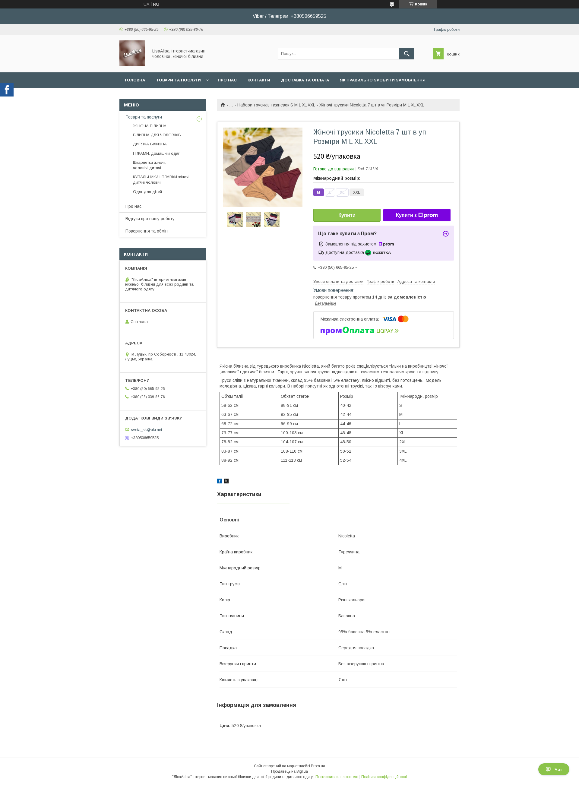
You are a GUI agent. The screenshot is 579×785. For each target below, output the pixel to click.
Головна (135, 80)
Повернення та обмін (146, 231)
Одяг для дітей (147, 191)
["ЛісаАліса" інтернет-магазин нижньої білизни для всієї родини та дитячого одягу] (132, 64)
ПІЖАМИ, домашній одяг (156, 153)
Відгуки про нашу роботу (150, 218)
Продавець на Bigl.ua (289, 771)
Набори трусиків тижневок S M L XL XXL (276, 105)
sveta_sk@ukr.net (146, 429)
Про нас (227, 80)
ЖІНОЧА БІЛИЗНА (149, 126)
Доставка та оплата (305, 80)
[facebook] (219, 482)
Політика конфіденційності (384, 777)
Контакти (259, 80)
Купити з (406, 215)
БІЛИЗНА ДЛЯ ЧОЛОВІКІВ (157, 135)
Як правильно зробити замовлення (383, 80)
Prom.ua (318, 766)
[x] (226, 482)
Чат (558, 769)
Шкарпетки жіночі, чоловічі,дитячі (149, 165)
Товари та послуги (178, 80)
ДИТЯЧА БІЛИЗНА (150, 144)
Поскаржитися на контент (337, 777)
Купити (347, 215)
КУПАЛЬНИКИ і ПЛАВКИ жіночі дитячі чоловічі (161, 180)
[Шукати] (406, 53)
